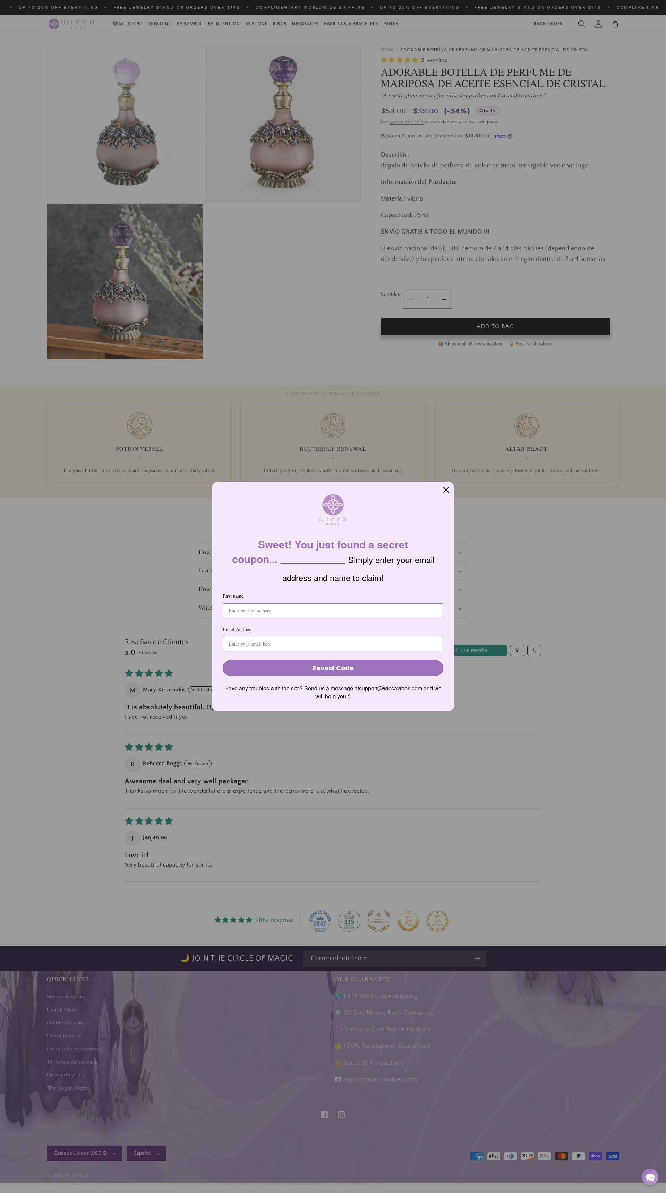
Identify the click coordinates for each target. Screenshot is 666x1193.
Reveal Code (333, 668)
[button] (650, 1177)
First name (233, 596)
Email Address (237, 629)
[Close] (446, 490)
